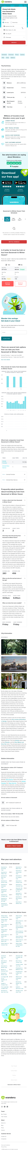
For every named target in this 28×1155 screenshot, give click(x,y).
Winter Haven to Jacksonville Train (5, 926)
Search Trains (7, 283)
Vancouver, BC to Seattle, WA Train (19, 957)
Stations (13, 57)
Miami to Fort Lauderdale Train (19, 978)
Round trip (15, 22)
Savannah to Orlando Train (19, 881)
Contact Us (3, 1136)
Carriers (22, 54)
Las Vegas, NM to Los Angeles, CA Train (4, 979)
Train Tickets (14, 1066)
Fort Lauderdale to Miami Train (5, 987)
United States (14, 1070)
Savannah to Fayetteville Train (4, 891)
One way (7, 22)
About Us (3, 1123)
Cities (7, 57)
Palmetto (7, 742)
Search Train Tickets (14, 846)
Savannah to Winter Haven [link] (14, 1084)
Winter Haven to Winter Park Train (5, 936)
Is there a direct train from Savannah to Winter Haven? (12, 501)
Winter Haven (14, 1080)
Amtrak (17, 740)
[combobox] (14, 26)
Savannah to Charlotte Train (19, 885)
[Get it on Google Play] (20, 182)
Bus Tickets (4, 1114)
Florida (14, 1075)
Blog (2, 1125)
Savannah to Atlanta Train (19, 902)
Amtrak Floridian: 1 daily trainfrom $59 (11, 355)
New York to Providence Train (4, 962)
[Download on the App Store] (7, 182)
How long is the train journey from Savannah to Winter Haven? (11, 536)
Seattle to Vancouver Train (19, 987)
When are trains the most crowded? (12, 603)
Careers (3, 1130)
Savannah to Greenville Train (4, 868)
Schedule (4, 54)
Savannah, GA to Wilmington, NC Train (19, 889)
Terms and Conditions (5, 1145)
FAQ (3, 57)
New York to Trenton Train (19, 961)
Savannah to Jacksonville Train (19, 872)
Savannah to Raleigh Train (19, 894)
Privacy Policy (4, 1146)
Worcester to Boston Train (4, 966)
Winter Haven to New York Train (4, 921)
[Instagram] (2, 1106)
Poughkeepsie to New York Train (19, 973)
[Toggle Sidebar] (25, 2)
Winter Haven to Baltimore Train (4, 931)
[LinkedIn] (7, 1106)
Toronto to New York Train (3, 957)
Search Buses (20, 283)
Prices (17, 54)
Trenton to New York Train (19, 965)
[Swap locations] (22, 28)
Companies (3, 1138)
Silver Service (9, 779)
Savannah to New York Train (4, 877)
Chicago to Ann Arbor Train (19, 991)
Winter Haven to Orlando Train (5, 944)
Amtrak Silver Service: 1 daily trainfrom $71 (12, 357)
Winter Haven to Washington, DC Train (19, 945)
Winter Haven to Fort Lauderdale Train (19, 932)
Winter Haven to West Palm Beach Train (19, 922)
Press (2, 1127)
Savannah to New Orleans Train (19, 898)
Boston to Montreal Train (4, 970)
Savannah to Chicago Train (4, 895)
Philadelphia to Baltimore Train (19, 968)
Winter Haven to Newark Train (19, 917)
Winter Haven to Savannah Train (19, 937)
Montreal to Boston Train (4, 974)
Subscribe (6, 338)
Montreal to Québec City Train (19, 983)
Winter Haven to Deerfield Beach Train (19, 927)
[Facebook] (4, 1106)
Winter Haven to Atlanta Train (4, 916)
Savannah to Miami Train (19, 867)
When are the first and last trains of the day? (11, 579)
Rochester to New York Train (4, 991)
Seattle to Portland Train (4, 984)
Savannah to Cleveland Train (4, 886)
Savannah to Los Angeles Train (19, 877)
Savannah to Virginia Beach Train (4, 905)
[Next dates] (25, 219)
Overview (11, 54)
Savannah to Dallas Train (4, 873)
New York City (12, 783)
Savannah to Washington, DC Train (4, 900)
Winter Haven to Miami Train (5, 940)
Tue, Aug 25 (8, 33)
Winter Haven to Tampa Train (19, 940)
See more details (5, 359)
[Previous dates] (2, 219)
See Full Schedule (14, 241)
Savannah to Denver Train (4, 881)
